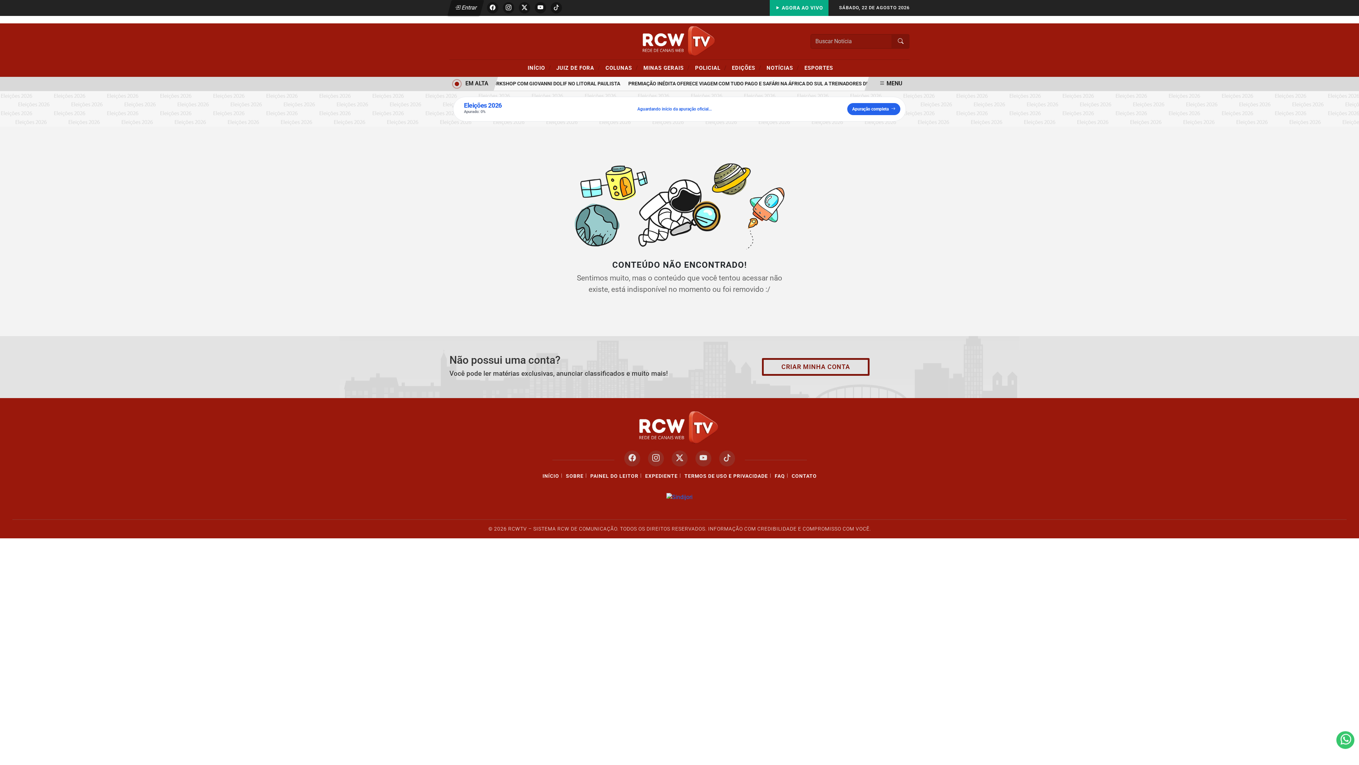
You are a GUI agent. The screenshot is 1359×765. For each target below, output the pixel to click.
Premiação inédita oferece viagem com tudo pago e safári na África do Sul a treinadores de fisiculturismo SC (763, 84)
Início (539, 67)
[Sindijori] (679, 497)
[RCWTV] (679, 41)
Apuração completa (870, 109)
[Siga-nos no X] (680, 458)
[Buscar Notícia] (901, 41)
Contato (804, 476)
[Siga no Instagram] (508, 7)
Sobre (575, 476)
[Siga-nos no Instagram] (656, 458)
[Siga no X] (524, 7)
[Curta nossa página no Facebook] (632, 458)
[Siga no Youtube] (540, 7)
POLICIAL (711, 67)
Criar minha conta (815, 366)
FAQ (780, 476)
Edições (746, 67)
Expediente (661, 476)
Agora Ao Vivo (801, 8)
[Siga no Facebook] (492, 7)
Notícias (783, 67)
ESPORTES (818, 68)
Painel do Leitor (614, 476)
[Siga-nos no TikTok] (727, 458)
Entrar (469, 7)
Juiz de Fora (578, 67)
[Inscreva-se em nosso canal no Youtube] (703, 458)
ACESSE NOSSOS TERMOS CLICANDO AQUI (455, 751)
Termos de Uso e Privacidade (726, 476)
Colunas (622, 67)
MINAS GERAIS (666, 67)
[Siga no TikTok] (556, 7)
